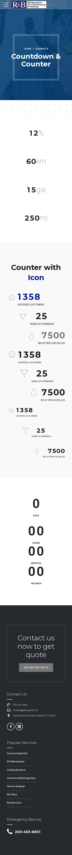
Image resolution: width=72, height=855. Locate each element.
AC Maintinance (15, 761)
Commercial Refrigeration (21, 778)
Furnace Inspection (17, 753)
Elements (41, 48)
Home (27, 48)
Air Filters (12, 794)
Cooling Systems (16, 770)
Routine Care (14, 802)
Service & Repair (16, 786)
